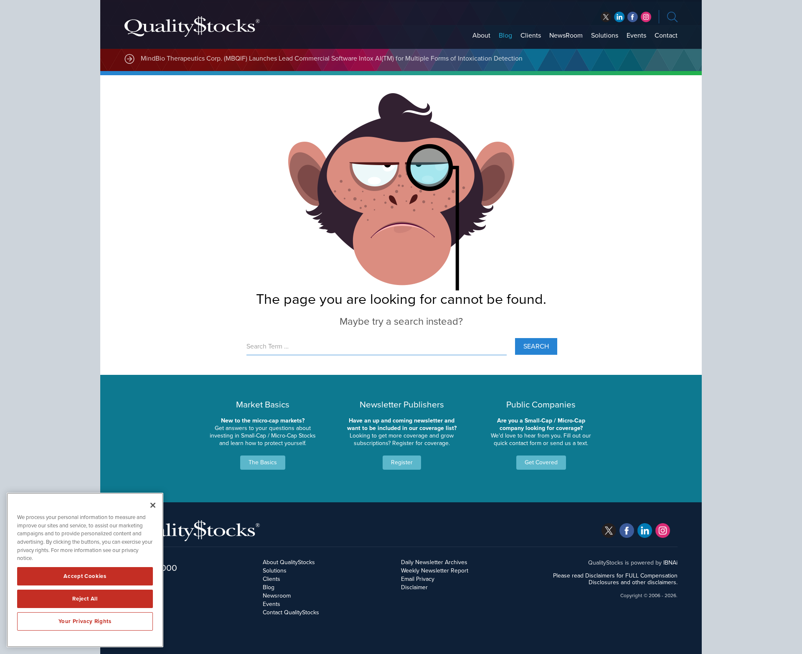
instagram (646, 17)
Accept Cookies (84, 576)
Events (636, 35)
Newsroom (277, 595)
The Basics (263, 462)
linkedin (632, 17)
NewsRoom (566, 35)
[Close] (153, 505)
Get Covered (541, 462)
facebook (619, 17)
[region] (85, 570)
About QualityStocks (289, 562)
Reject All (85, 598)
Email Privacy (417, 579)
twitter (606, 17)
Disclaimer (414, 587)
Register (402, 462)
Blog (505, 35)
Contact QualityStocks (291, 612)
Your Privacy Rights (84, 621)
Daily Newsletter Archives (434, 562)
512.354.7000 (150, 568)
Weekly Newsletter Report (434, 570)
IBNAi (670, 562)
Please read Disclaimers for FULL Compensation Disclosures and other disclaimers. (615, 579)
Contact (666, 35)
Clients (530, 35)
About (481, 35)
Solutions (604, 35)
